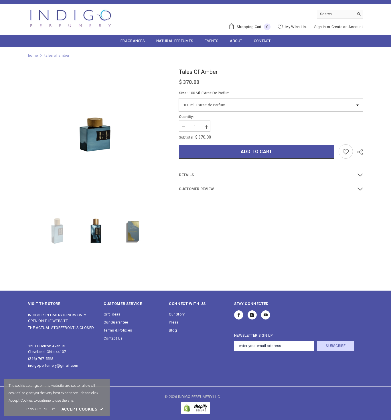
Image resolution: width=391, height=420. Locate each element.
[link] (40, 409)
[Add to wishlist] (346, 152)
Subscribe (335, 346)
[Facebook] (238, 315)
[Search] (340, 14)
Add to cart (256, 152)
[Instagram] (252, 315)
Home (33, 55)
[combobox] (335, 14)
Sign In (320, 27)
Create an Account (347, 27)
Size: (204, 93)
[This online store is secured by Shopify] (195, 408)
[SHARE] (358, 152)
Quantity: (186, 117)
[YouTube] (265, 315)
